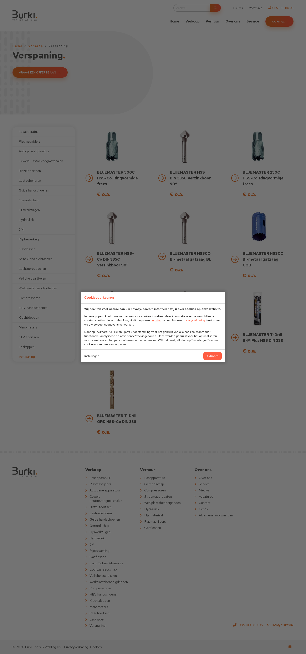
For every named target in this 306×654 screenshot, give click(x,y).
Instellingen (91, 356)
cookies (156, 320)
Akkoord (212, 356)
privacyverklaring (194, 320)
